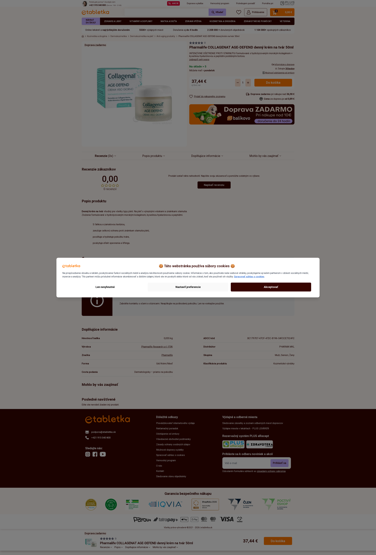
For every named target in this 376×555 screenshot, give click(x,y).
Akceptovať (271, 287)
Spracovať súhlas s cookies (249, 276)
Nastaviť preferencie (188, 287)
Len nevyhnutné (105, 287)
